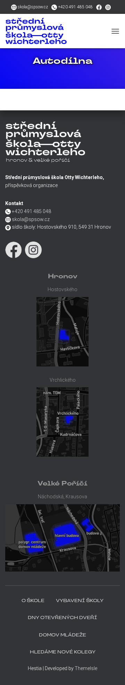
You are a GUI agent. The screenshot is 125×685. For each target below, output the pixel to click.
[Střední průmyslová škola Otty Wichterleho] (56, 31)
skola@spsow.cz (33, 7)
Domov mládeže (62, 635)
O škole (33, 601)
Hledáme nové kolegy (62, 652)
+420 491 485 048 (75, 7)
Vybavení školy (79, 601)
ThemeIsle (86, 668)
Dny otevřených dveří (62, 618)
